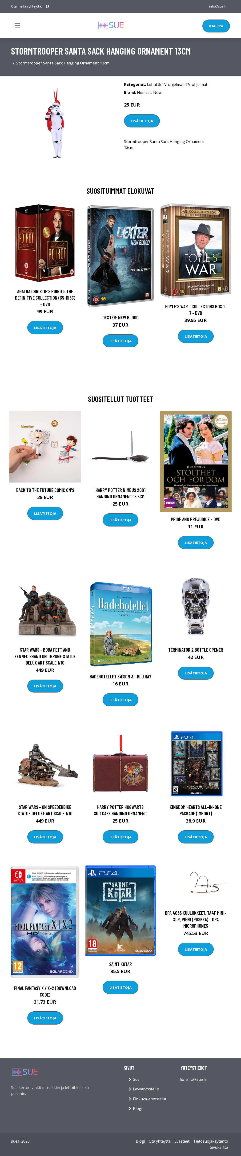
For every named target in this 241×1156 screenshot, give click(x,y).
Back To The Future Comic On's (45, 490)
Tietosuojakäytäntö (210, 1141)
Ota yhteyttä (160, 1141)
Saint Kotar (120, 964)
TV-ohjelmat (196, 84)
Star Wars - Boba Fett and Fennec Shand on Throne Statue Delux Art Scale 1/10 (45, 656)
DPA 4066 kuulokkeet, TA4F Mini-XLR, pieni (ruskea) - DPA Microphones (195, 919)
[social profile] (47, 6)
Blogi (137, 1108)
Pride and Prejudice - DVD (196, 519)
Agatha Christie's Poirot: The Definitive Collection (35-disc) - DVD (45, 297)
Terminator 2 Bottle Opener (195, 650)
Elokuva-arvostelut (149, 1098)
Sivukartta (219, 1147)
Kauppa (216, 26)
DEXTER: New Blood (120, 317)
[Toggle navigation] (17, 25)
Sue (136, 1079)
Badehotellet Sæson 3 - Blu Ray (120, 676)
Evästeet (181, 1141)
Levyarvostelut (146, 1089)
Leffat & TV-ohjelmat (165, 84)
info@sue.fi (217, 6)
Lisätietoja (142, 121)
